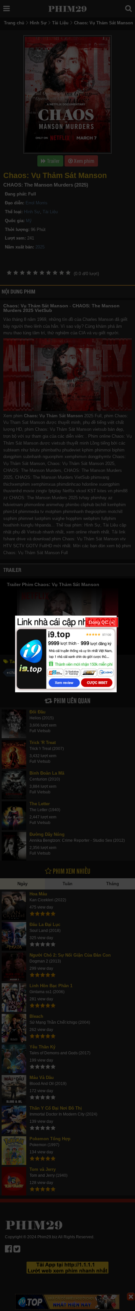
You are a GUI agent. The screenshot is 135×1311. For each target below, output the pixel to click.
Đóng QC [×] (102, 622)
